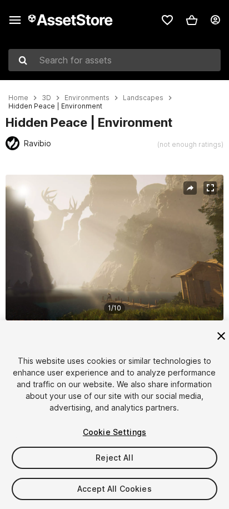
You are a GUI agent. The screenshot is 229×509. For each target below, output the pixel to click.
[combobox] (114, 60)
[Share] (190, 188)
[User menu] (215, 20)
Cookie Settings (114, 432)
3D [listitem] (46, 98)
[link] (167, 20)
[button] (191, 20)
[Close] (221, 336)
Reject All (114, 457)
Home (18, 98)
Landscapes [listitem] (143, 98)
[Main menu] (15, 20)
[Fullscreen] (210, 188)
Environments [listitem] (86, 98)
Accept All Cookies (114, 488)
